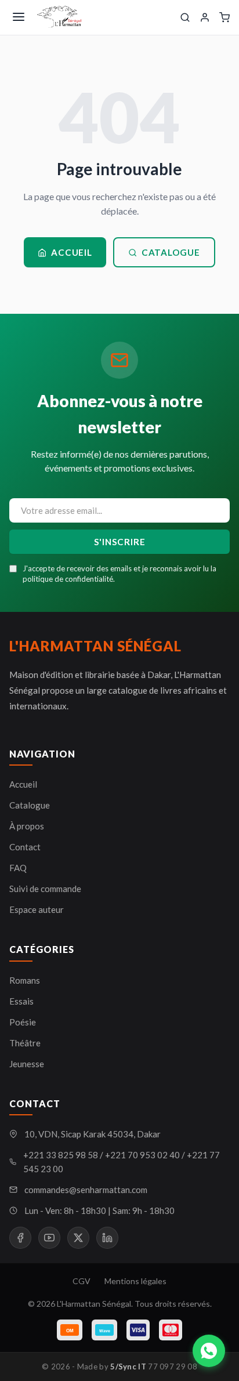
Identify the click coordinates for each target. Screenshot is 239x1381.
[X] (78, 1238)
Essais (21, 1001)
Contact (25, 847)
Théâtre (25, 1043)
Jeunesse (26, 1064)
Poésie (22, 1022)
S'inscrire (120, 542)
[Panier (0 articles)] (224, 17)
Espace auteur (36, 909)
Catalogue (171, 252)
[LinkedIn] (107, 1238)
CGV (81, 1281)
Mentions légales (135, 1281)
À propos (26, 826)
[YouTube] (49, 1238)
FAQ (18, 867)
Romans (24, 980)
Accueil (71, 252)
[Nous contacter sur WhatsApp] (209, 1351)
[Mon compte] (205, 17)
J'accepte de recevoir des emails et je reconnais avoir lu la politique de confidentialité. (119, 573)
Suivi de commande (45, 888)
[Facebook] (20, 1238)
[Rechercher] (185, 17)
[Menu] (18, 18)
